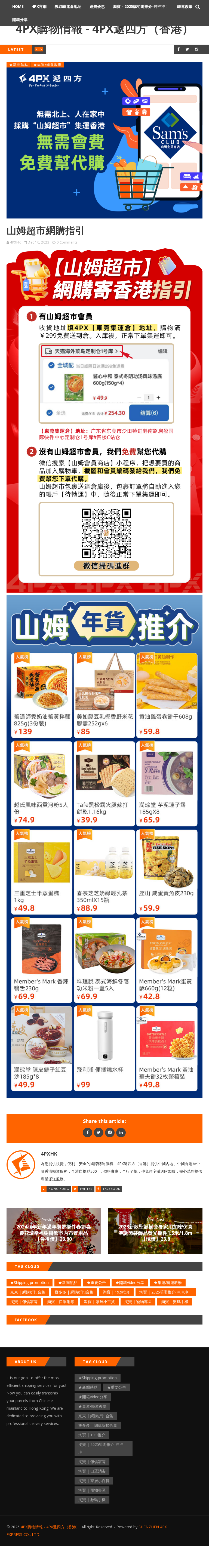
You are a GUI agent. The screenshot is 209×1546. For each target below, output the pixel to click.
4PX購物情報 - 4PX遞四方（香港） (104, 28)
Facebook (111, 1189)
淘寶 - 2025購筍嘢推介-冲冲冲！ (141, 6)
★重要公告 (96, 1282)
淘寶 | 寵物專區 (138, 1301)
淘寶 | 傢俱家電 (24, 1301)
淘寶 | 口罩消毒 (60, 1301)
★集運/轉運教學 (47, 64)
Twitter (86, 1189)
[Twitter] (98, 1132)
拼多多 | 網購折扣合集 (74, 1292)
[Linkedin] (121, 1132)
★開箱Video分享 (129, 1282)
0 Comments (67, 242)
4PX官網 (39, 6)
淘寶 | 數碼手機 (174, 1301)
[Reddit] (110, 1132)
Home (18, 6)
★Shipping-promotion (29, 1282)
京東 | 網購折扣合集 (27, 1292)
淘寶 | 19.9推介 (116, 1292)
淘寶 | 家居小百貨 (99, 1301)
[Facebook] (87, 1132)
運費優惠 (97, 6)
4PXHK (15, 242)
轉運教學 (184, 6)
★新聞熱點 (18, 64)
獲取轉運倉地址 (68, 6)
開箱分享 (19, 19)
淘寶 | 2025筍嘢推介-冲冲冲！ (165, 1292)
